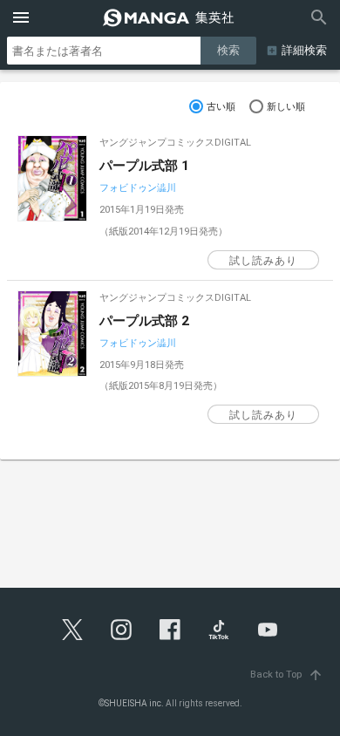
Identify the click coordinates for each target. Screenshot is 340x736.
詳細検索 (304, 50)
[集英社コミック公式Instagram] (121, 630)
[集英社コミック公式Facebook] (170, 630)
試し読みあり (263, 261)
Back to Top (286, 674)
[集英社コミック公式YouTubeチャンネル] (268, 630)
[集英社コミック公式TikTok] (219, 630)
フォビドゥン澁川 (137, 188)
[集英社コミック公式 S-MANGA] (170, 17)
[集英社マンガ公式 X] (72, 630)
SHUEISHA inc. (134, 703)
